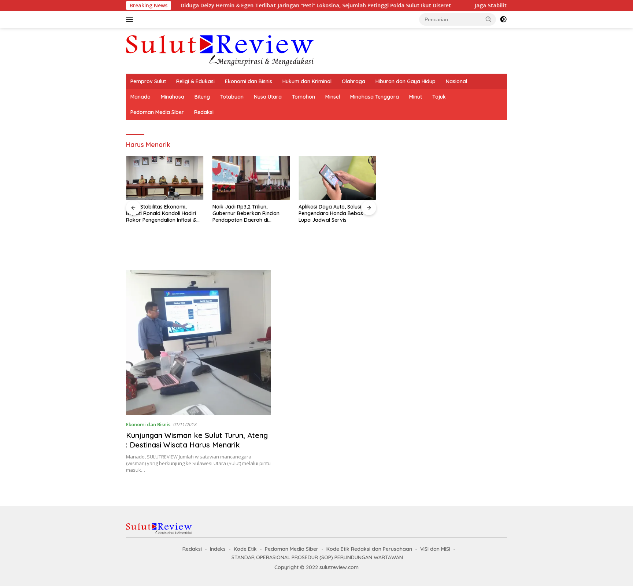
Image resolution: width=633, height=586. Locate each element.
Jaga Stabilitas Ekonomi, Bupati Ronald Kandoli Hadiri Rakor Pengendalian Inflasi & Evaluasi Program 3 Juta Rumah (161, 213)
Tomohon (303, 96)
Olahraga (353, 81)
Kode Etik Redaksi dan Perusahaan (369, 549)
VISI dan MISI (435, 549)
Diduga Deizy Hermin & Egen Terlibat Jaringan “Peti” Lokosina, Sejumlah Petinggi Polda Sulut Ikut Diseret (261, 5)
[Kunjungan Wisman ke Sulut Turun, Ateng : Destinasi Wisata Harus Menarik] (198, 342)
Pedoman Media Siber (157, 112)
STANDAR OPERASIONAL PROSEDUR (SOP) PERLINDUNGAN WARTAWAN (317, 557)
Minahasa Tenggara (374, 96)
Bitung (202, 96)
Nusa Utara (268, 96)
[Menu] (131, 19)
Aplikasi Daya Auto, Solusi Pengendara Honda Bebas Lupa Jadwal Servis (331, 213)
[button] (488, 19)
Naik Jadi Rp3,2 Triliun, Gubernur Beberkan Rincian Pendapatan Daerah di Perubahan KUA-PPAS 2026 (246, 213)
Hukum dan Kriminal (307, 81)
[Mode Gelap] (503, 19)
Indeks (218, 549)
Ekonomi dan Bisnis (248, 81)
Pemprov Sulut (148, 81)
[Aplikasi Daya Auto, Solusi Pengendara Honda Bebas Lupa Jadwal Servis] (337, 178)
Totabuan (232, 96)
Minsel (332, 96)
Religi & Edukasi (195, 81)
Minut (415, 96)
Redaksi (204, 112)
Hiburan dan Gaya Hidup (405, 81)
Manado (140, 96)
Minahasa (172, 96)
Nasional (456, 81)
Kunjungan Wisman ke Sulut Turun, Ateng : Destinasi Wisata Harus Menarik (197, 440)
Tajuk (439, 96)
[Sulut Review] (220, 50)
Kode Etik (245, 549)
